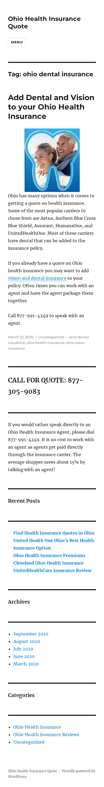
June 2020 (24, 656)
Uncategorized (51, 337)
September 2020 (30, 634)
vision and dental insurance (37, 278)
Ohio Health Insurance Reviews (46, 734)
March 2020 (26, 664)
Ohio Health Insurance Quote (32, 771)
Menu (17, 42)
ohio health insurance (46, 342)
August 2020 (26, 641)
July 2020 (23, 649)
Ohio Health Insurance (37, 727)
